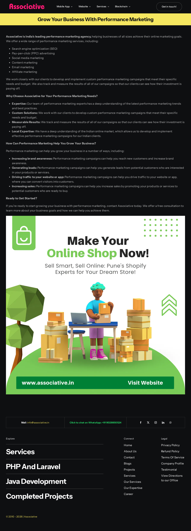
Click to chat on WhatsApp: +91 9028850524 (95, 422)
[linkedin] (163, 422)
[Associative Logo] (27, 5)
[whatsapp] (171, 422)
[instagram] (156, 422)
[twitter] (148, 422)
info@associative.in (38, 422)
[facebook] (141, 422)
